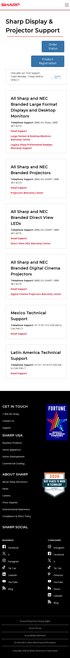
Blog (10, 588)
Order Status (53, 46)
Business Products (12, 442)
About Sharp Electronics (15, 481)
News (5, 488)
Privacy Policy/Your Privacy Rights (35, 621)
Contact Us (8, 420)
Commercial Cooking (13, 463)
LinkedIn (12, 575)
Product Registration (47, 61)
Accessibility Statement (35, 635)
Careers (6, 495)
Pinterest (58, 575)
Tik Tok (12, 568)
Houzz (57, 588)
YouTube (13, 582)
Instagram (13, 561)
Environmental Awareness (16, 509)
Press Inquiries (10, 502)
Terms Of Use (35, 628)
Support (6, 427)
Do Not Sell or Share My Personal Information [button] (35, 642)
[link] (56, 76)
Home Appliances (11, 449)
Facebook (13, 547)
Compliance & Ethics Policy (16, 516)
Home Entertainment (13, 456)
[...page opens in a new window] (57, 422)
